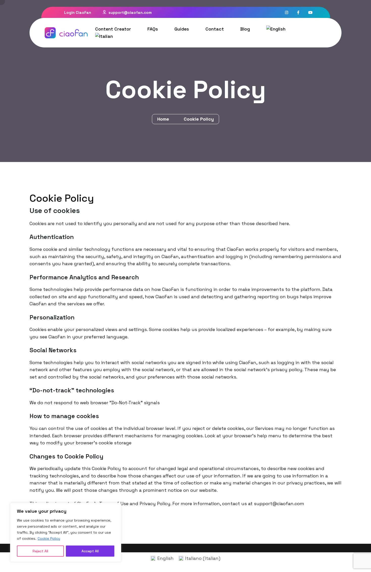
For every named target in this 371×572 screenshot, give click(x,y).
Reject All (40, 551)
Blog (245, 29)
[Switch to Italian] (104, 36)
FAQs (152, 29)
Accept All (90, 551)
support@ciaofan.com (130, 12)
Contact (214, 29)
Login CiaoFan (77, 12)
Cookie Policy (49, 538)
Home (164, 119)
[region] (65, 532)
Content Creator (113, 29)
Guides (181, 29)
